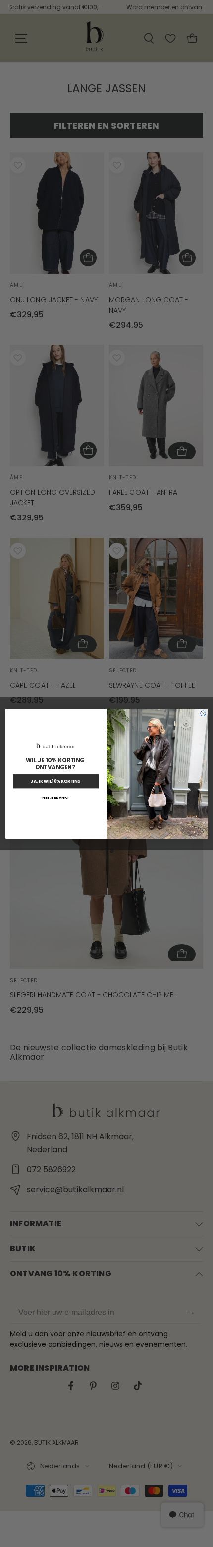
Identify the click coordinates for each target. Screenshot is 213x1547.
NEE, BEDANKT (55, 797)
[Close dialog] (203, 713)
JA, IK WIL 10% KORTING (56, 781)
